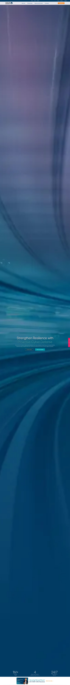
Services (23, 3)
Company (47, 3)
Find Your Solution (40, 349)
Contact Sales (29, 349)
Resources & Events (39, 3)
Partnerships (29, 3)
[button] (66, 1)
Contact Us (61, 3)
